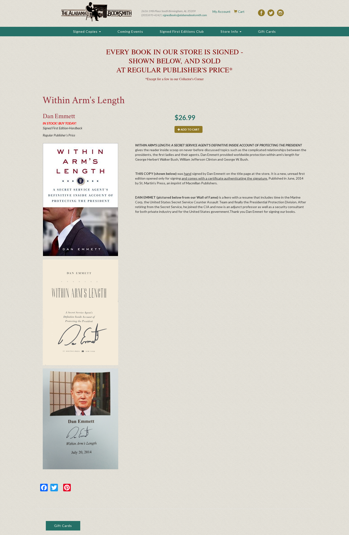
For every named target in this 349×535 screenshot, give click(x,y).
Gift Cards (267, 31)
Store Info (230, 31)
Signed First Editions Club (182, 31)
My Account (221, 11)
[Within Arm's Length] (80, 199)
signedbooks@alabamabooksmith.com (185, 15)
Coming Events (130, 31)
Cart (241, 11)
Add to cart (189, 129)
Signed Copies (86, 31)
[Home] (96, 12)
